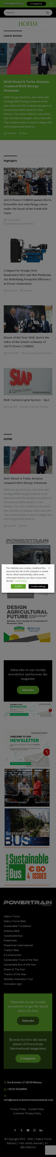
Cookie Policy (20, 580)
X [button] (49, 568)
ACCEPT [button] (18, 586)
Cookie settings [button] (38, 586)
